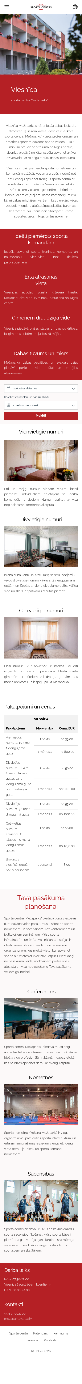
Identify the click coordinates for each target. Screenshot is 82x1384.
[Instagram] (50, 1362)
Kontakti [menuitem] (50, 1340)
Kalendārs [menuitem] (40, 1333)
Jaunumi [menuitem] (32, 1340)
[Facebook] (32, 1362)
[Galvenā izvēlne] (7, 7)
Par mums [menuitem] (60, 1333)
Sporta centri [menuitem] (18, 1333)
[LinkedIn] (41, 1362)
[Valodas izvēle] (75, 7)
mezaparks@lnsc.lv (18, 1319)
